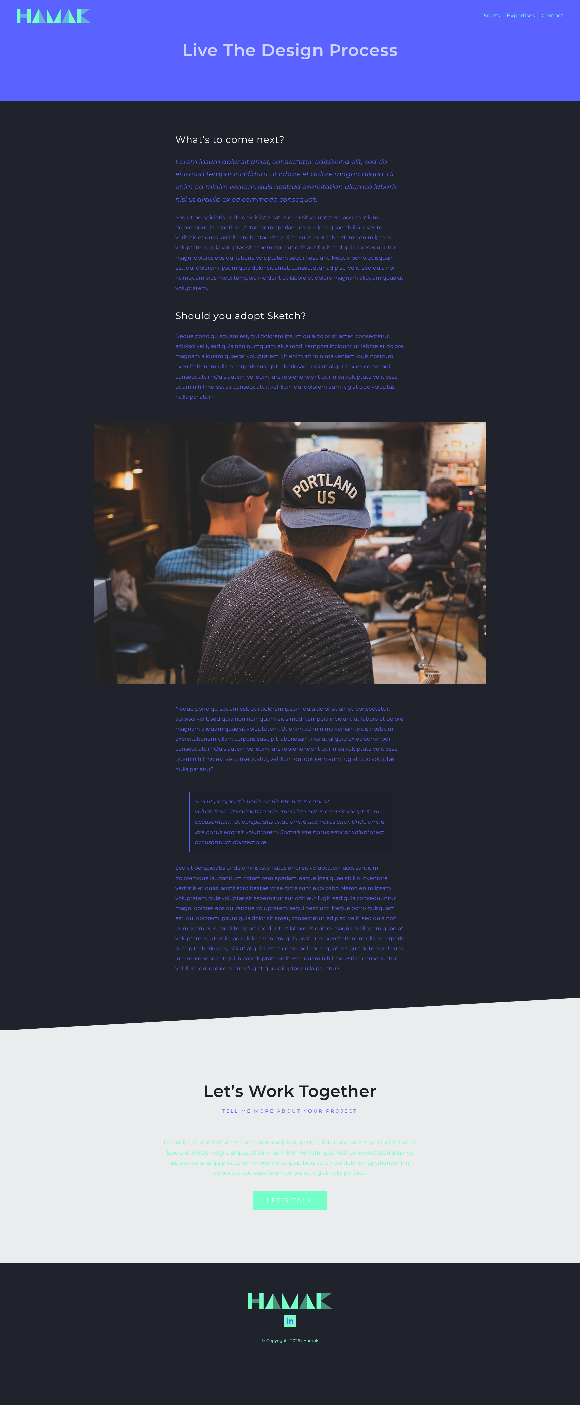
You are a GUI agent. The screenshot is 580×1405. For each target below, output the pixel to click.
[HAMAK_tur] (54, 11)
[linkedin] (290, 1321)
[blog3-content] (290, 425)
